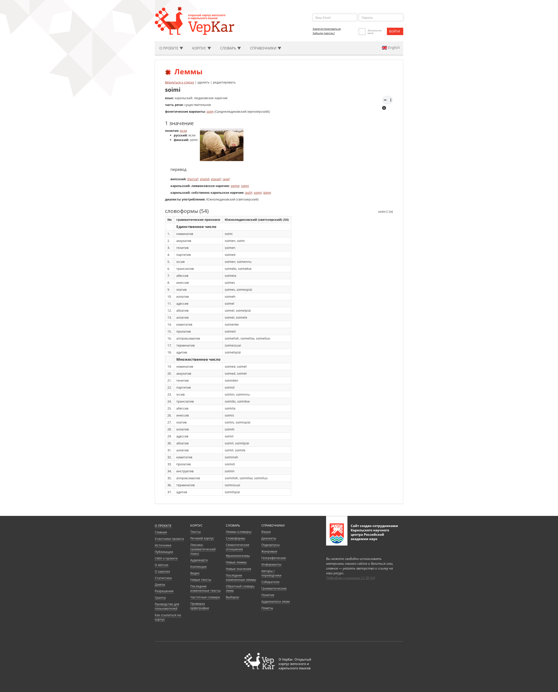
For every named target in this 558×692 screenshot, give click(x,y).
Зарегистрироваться (327, 29)
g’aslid (204, 179)
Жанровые (269, 551)
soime (235, 186)
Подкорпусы (270, 545)
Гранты (160, 597)
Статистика (163, 578)
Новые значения (238, 569)
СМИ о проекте (166, 558)
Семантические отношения (237, 547)
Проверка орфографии (199, 606)
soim (210, 111)
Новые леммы (236, 562)
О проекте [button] (169, 48)
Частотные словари (205, 597)
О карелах (162, 571)
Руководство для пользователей (167, 606)
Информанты (271, 564)
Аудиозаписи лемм (275, 601)
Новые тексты (200, 580)
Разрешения (164, 591)
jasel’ (226, 179)
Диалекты (268, 538)
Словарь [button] (228, 48)
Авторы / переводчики (271, 573)
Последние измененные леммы (241, 577)
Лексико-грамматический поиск (203, 549)
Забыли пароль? (324, 33)
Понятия (267, 595)
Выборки (232, 597)
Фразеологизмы (238, 556)
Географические (273, 558)
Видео (194, 573)
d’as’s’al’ (192, 179)
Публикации (164, 552)
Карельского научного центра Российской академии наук (370, 534)
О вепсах (161, 565)
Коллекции (198, 566)
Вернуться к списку (179, 82)
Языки (266, 532)
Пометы (267, 608)
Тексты (195, 532)
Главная (161, 532)
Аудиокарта (199, 560)
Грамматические (274, 588)
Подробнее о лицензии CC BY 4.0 (350, 578)
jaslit (248, 192)
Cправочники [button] (263, 48)
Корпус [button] (199, 48)
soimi (245, 186)
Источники (163, 545)
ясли (183, 131)
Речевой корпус (202, 538)
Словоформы (235, 538)
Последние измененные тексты (205, 588)
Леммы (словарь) (238, 532)
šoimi (267, 192)
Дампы (160, 584)
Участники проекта (169, 539)
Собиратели (270, 582)
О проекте (163, 526)
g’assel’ (216, 179)
